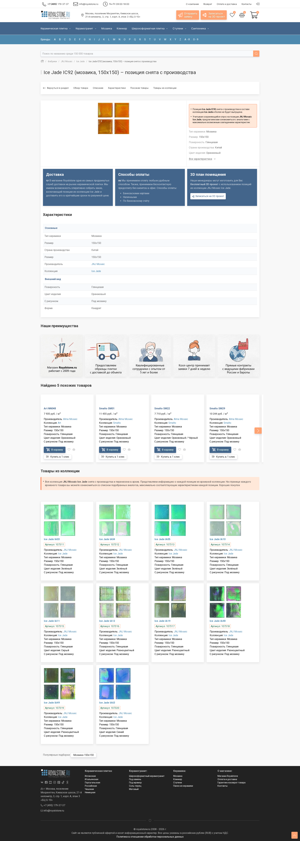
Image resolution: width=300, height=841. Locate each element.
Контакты (223, 786)
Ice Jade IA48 (217, 620)
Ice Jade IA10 (217, 539)
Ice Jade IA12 (107, 620)
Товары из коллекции (164, 88)
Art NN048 (50, 408)
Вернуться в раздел (58, 88)
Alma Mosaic (70, 419)
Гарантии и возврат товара (231, 782)
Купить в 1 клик (59, 456)
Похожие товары (139, 88)
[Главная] (42, 61)
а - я (187, 39)
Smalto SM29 (217, 408)
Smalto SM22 (162, 408)
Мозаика (177, 776)
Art (59, 422)
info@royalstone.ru (53, 810)
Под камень (135, 779)
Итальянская (91, 779)
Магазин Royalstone (228, 776)
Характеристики (117, 88)
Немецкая (90, 792)
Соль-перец (135, 786)
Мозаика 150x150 (83, 755)
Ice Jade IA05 (162, 539)
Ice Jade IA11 (52, 620)
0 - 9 (195, 39)
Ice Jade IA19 (162, 620)
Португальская (92, 782)
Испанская (90, 776)
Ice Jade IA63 (107, 702)
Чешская (89, 789)
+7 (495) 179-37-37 (54, 805)
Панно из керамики (183, 786)
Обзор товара (80, 88)
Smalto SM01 (107, 408)
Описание (98, 88)
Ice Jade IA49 (52, 702)
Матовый (134, 789)
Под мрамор (135, 782)
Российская (91, 786)
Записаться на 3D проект (209, 196)
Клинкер (177, 779)
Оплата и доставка (227, 779)
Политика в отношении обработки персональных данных (150, 836)
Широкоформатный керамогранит (147, 776)
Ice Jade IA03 (52, 539)
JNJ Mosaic (98, 264)
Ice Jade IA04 (107, 539)
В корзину (57, 449)
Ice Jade (96, 271)
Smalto (117, 422)
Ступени (177, 782)
